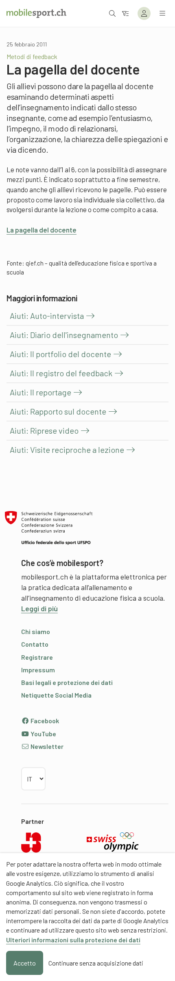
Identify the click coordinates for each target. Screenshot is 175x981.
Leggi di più (39, 608)
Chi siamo (35, 631)
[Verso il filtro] (125, 13)
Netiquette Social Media (56, 695)
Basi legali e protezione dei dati (67, 682)
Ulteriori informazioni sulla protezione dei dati (73, 940)
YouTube (42, 733)
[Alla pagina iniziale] (36, 13)
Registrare (37, 657)
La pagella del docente (42, 230)
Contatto (34, 644)
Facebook (44, 720)
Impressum (38, 670)
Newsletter (46, 746)
